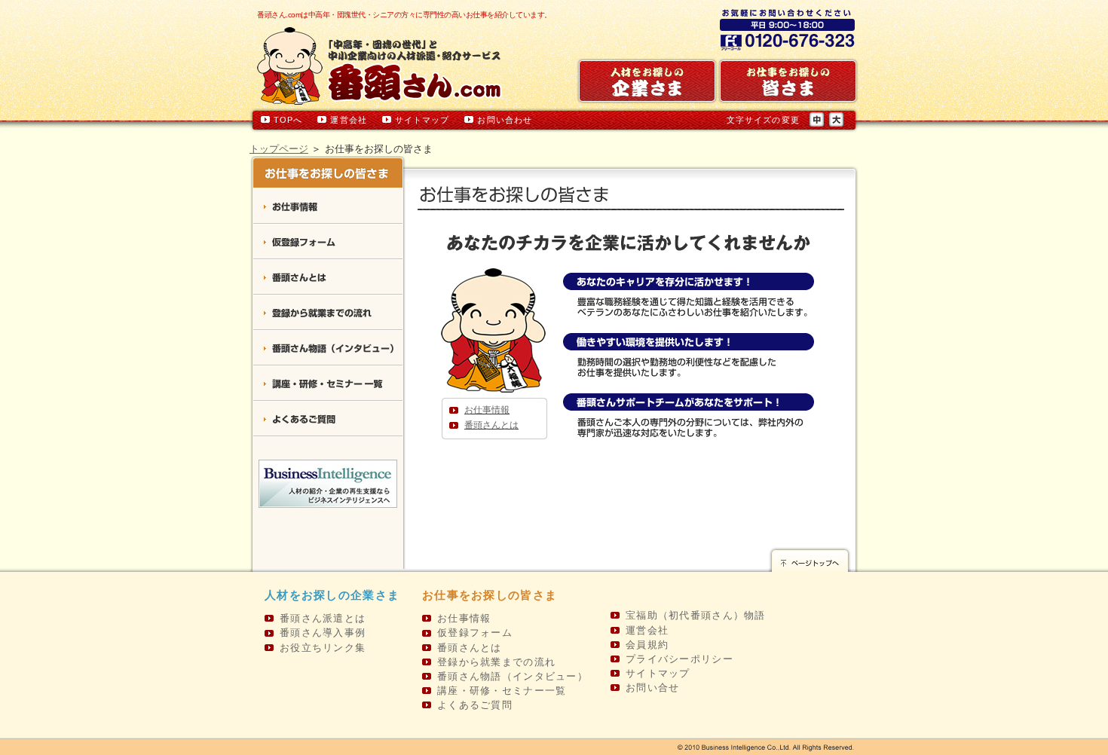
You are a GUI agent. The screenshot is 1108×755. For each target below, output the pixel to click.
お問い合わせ (504, 119)
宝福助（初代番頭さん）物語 (696, 615)
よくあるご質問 (327, 419)
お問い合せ (652, 687)
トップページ (278, 148)
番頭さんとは (491, 425)
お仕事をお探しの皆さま (489, 594)
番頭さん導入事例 (323, 632)
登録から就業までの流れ (327, 313)
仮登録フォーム (327, 242)
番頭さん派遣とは (323, 618)
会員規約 (647, 644)
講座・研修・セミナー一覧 (327, 384)
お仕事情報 (487, 410)
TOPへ (288, 119)
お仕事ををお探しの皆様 (788, 81)
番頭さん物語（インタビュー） (327, 348)
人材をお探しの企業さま (332, 594)
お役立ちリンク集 (323, 647)
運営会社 (348, 119)
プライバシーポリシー (679, 659)
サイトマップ (422, 119)
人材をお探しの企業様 (647, 81)
